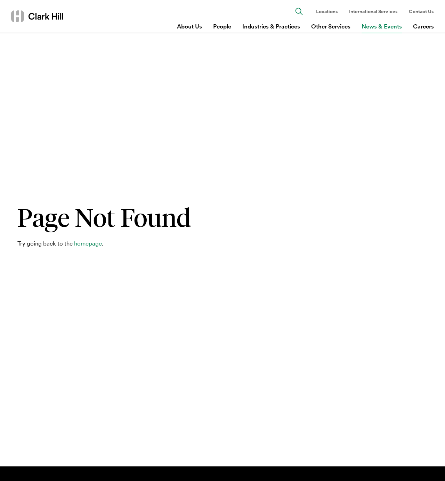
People (222, 26)
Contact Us (421, 12)
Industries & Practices (271, 26)
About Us (189, 26)
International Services (373, 12)
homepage (88, 243)
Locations (327, 12)
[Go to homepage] (37, 16)
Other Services (330, 26)
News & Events (382, 26)
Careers (423, 26)
